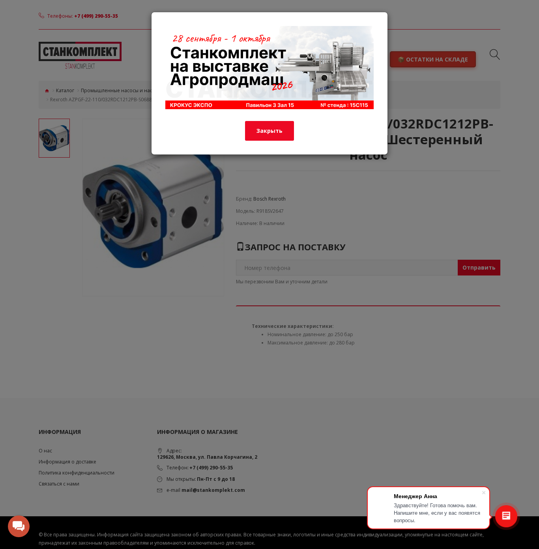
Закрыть (269, 130)
